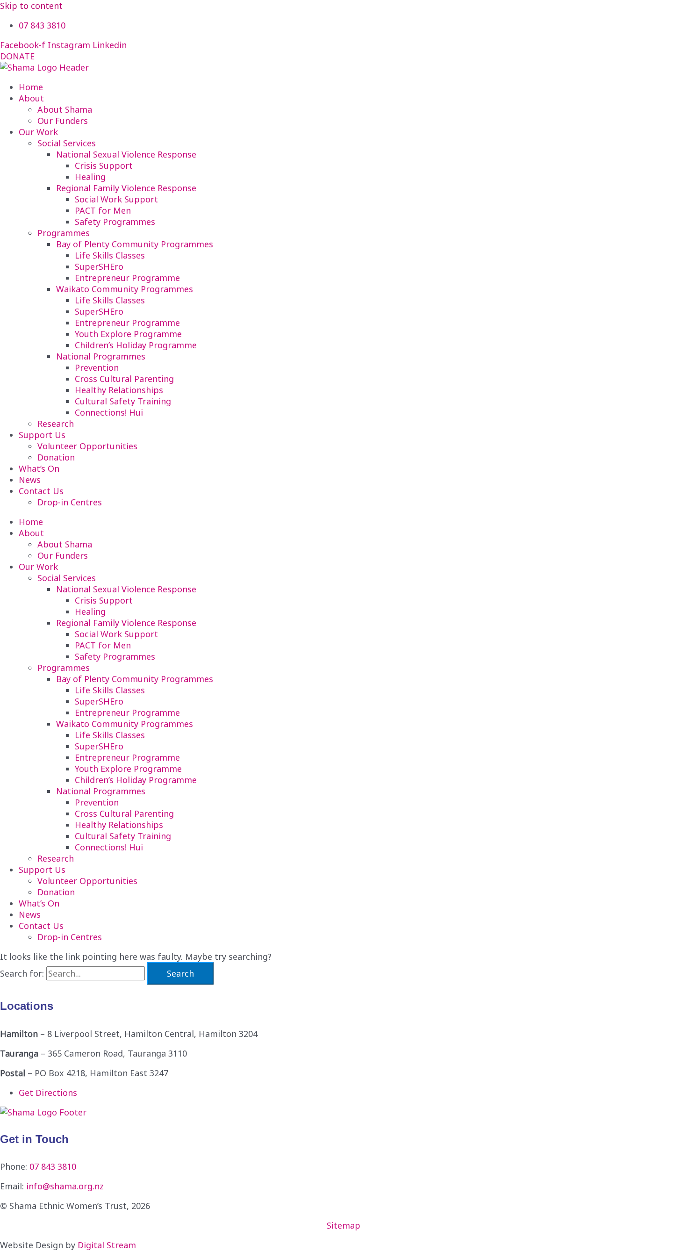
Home (31, 87)
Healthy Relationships (119, 390)
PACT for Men (103, 210)
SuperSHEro (99, 266)
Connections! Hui (109, 412)
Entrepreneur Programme (127, 277)
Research (55, 423)
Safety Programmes (115, 221)
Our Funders (62, 120)
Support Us (42, 434)
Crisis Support (104, 165)
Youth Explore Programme (128, 333)
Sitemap (343, 1225)
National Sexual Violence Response (126, 154)
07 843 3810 (52, 1166)
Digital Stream (107, 1245)
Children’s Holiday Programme (136, 345)
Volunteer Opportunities (87, 446)
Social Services (66, 143)
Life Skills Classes (110, 255)
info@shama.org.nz (65, 1186)
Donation (56, 457)
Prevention (97, 367)
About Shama (64, 109)
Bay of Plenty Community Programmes (134, 244)
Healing (90, 176)
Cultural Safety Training (123, 401)
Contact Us (41, 490)
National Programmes (100, 356)
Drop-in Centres (69, 502)
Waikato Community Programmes (124, 289)
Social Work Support (116, 199)
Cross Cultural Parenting (124, 378)
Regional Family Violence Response (126, 188)
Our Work (38, 131)
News (30, 479)
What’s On (39, 468)
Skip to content (31, 5)
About (31, 98)
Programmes (63, 232)
